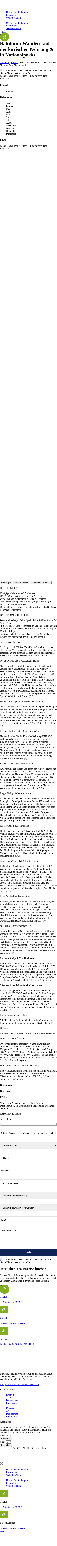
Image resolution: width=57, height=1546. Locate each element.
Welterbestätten (13, 17)
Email (3, 1435)
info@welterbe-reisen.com (12, 1323)
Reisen (14, 62)
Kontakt (10, 1395)
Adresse (4, 1339)
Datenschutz (12, 1400)
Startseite (4, 62)
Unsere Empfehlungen (17, 12)
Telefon (3, 1296)
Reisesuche (11, 15)
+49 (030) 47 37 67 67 (11, 1302)
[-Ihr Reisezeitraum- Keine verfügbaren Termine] (28, 1145)
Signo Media (6, 1448)
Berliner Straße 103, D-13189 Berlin (17, 1344)
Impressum (11, 1403)
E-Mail (3, 1318)
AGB (8, 1397)
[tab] (6, 582)
